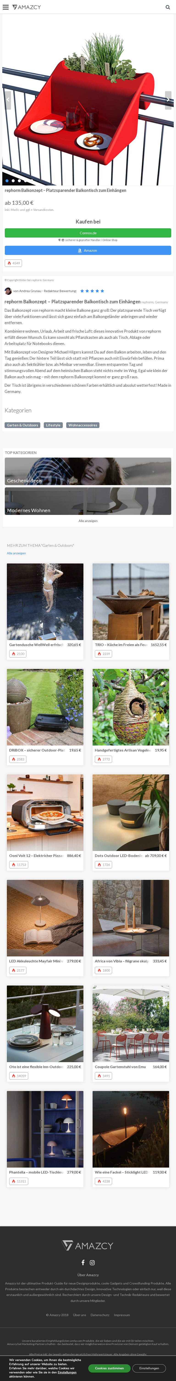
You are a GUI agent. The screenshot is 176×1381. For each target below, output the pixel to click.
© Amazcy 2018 (57, 1315)
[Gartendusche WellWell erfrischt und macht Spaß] (45, 601)
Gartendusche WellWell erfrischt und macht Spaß (51, 644)
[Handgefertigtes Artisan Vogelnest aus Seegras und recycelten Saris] (131, 707)
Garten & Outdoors (22, 425)
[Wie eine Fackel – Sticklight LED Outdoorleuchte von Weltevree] (131, 1129)
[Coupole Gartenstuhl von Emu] (131, 1024)
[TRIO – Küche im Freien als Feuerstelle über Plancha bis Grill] (131, 601)
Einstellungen (149, 1368)
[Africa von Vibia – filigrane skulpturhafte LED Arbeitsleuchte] (131, 918)
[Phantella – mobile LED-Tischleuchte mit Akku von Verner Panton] (45, 1129)
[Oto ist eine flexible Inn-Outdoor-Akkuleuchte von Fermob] (45, 1024)
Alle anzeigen (88, 521)
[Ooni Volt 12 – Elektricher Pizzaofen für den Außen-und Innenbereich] (45, 812)
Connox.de (88, 233)
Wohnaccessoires (83, 425)
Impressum (122, 1315)
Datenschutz (100, 1315)
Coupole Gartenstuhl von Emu (120, 1066)
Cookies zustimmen (109, 1368)
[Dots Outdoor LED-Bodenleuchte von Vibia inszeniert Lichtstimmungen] (131, 812)
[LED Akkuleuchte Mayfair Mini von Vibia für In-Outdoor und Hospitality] (45, 918)
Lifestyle (53, 425)
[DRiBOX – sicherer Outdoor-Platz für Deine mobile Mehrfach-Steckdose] (45, 707)
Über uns (79, 1315)
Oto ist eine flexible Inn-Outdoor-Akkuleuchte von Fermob (58, 1066)
